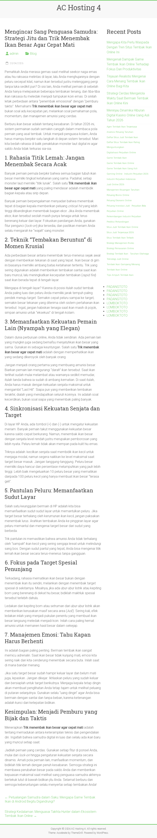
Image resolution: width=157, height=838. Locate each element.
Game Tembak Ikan (117, 158)
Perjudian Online (115, 211)
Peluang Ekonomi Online (119, 200)
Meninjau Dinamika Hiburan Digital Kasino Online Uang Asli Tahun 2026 (128, 115)
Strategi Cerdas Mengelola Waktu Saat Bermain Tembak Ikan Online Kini (127, 98)
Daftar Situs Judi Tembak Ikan (122, 137)
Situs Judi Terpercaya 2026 (120, 232)
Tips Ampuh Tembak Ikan (120, 275)
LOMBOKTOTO (117, 303)
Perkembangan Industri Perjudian (124, 216)
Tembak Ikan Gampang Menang (123, 264)
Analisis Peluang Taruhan (120, 132)
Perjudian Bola (139, 205)
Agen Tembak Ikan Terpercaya (122, 126)
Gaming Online (114, 174)
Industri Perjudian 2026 (136, 174)
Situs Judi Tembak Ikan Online (122, 227)
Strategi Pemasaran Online (120, 248)
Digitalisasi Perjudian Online (121, 152)
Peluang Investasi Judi (118, 205)
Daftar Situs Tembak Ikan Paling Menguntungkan (123, 145)
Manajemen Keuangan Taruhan (123, 189)
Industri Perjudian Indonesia (121, 179)
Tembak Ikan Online (117, 269)
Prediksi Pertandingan (118, 221)
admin (14, 54)
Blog (33, 54)
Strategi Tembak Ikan (117, 253)
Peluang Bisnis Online (118, 195)
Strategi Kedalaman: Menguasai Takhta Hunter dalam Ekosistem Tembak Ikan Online (50, 814)
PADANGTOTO (117, 287)
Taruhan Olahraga (139, 253)
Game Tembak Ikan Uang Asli (122, 168)
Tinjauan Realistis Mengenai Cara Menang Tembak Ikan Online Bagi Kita (126, 81)
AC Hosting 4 (78, 7)
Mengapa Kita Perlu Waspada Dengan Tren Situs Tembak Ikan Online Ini (129, 47)
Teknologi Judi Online (118, 259)
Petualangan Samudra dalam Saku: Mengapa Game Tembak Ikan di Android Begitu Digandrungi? (50, 799)
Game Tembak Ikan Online (120, 163)
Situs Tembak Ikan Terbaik (120, 237)
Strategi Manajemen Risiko (120, 243)
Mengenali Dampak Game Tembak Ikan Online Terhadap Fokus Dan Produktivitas (128, 64)
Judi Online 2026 (115, 184)
